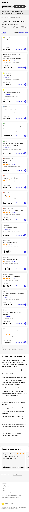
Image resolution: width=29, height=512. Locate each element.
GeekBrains (7, 240)
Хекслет (6, 225)
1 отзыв (13, 335)
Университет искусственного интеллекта (12, 55)
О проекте (4, 488)
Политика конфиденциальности (11, 495)
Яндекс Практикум (9, 274)
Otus (5, 291)
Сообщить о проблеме (8, 486)
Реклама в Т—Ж (6, 493)
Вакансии (4, 483)
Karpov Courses (8, 158)
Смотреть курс (20, 49)
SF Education (7, 107)
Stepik (6, 123)
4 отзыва (13, 212)
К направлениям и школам (12, 17)
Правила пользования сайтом (10, 497)
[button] (3, 32)
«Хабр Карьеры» (17, 474)
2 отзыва (13, 60)
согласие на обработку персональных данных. (18, 507)
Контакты (4, 490)
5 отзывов (13, 180)
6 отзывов (13, 244)
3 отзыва (13, 164)
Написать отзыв (19, 6)
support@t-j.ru (10, 504)
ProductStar (7, 37)
